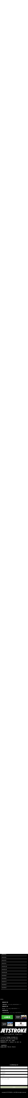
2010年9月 (4, 975)
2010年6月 (4, 984)
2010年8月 (4, 978)
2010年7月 (4, 981)
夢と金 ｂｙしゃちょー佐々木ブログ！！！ (11, 1008)
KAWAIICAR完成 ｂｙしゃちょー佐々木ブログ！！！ (13, 1012)
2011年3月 (4, 957)
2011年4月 (4, 954)
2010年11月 (4, 969)
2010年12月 (4, 966)
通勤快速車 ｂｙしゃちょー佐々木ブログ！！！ (11, 1004)
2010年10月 (4, 972)
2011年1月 (4, 963)
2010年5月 (4, 987)
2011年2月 (4, 960)
